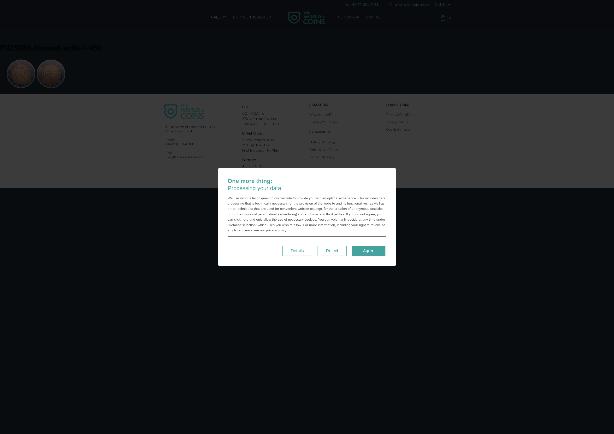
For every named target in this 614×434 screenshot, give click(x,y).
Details (297, 250)
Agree (368, 250)
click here (241, 219)
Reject (332, 250)
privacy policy (276, 230)
